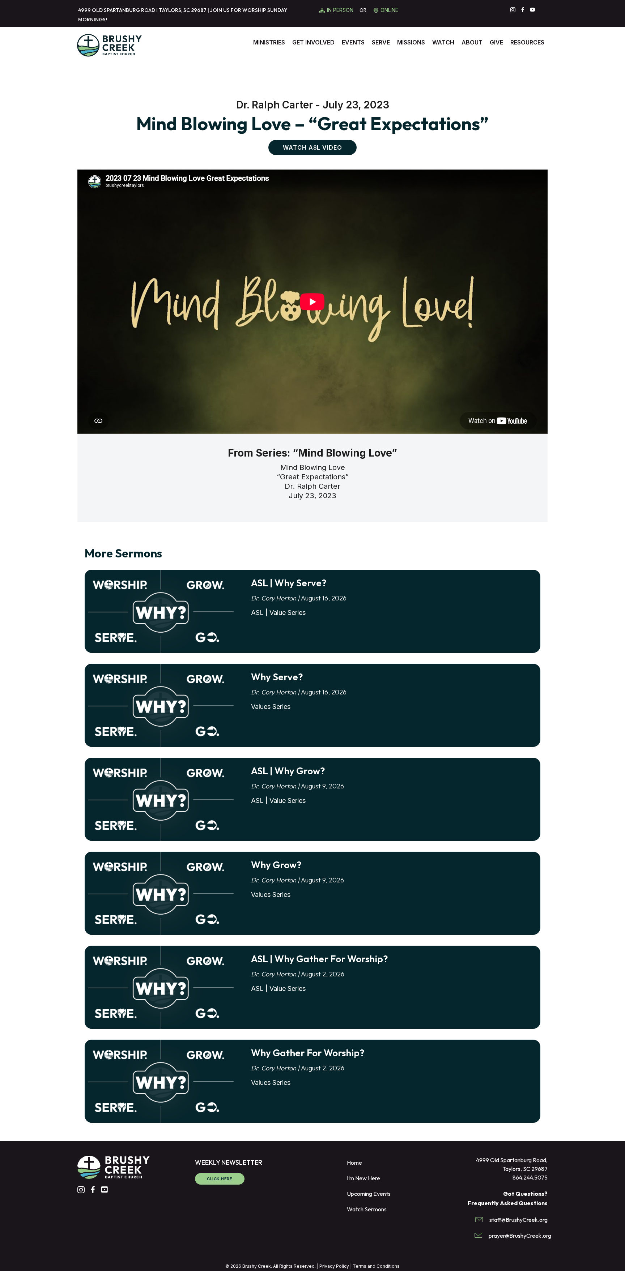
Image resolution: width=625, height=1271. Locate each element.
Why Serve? (277, 677)
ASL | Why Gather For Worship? (319, 959)
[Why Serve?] (161, 705)
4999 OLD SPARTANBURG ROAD (116, 10)
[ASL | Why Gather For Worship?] (161, 987)
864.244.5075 (530, 1177)
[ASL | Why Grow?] (161, 799)
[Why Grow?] (161, 893)
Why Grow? (276, 865)
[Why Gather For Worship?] (161, 1081)
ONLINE (389, 10)
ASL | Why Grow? (288, 771)
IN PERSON (341, 10)
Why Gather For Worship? (307, 1053)
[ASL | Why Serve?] (161, 611)
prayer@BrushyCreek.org (520, 1235)
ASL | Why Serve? (288, 583)
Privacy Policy (334, 1266)
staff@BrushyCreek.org (518, 1219)
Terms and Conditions (376, 1266)
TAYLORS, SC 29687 (183, 10)
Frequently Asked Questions (508, 1203)
